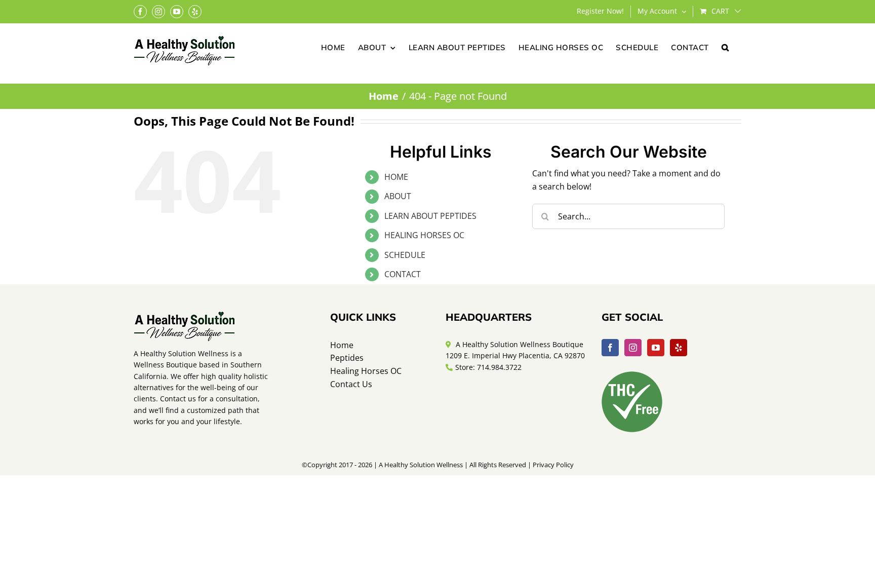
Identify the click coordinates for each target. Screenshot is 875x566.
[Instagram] (633, 347)
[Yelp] (678, 347)
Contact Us (351, 384)
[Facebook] (610, 347)
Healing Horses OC (366, 370)
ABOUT (397, 196)
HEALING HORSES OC (424, 235)
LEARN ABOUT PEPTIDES (430, 215)
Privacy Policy (553, 464)
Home (341, 345)
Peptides (347, 357)
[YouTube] (655, 347)
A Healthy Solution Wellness (421, 464)
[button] (725, 46)
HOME (396, 176)
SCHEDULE (404, 254)
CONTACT (402, 274)
